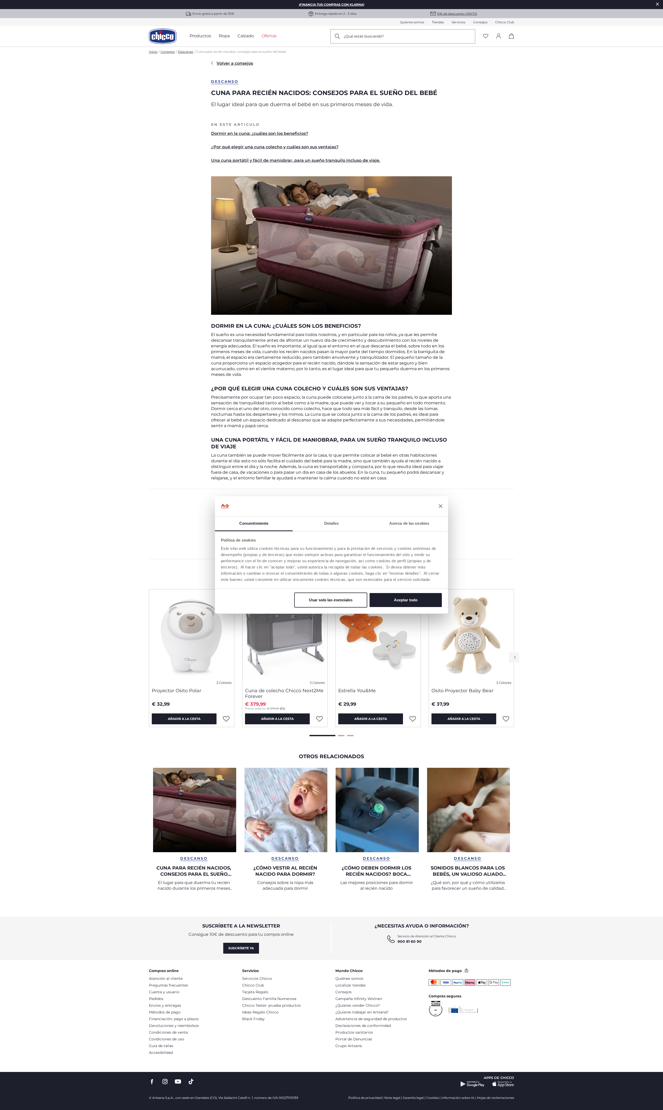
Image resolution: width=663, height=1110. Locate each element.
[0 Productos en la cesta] (509, 40)
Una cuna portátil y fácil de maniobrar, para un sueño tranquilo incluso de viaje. (295, 160)
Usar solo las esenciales (330, 600)
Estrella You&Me (357, 690)
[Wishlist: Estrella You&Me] (412, 718)
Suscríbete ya (241, 948)
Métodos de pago (165, 1012)
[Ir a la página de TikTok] (191, 1081)
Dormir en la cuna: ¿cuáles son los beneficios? (259, 133)
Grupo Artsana (348, 1045)
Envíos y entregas (165, 1005)
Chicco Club (504, 22)
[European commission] (463, 1009)
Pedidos (156, 998)
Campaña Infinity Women (358, 998)
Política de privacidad (365, 1098)
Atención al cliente (166, 978)
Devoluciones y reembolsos (174, 1025)
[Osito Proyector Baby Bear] (471, 636)
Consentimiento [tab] (253, 523)
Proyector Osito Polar (176, 690)
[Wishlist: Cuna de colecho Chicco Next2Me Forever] (319, 718)
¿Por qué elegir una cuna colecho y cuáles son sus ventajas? (274, 146)
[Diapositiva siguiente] (514, 657)
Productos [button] (200, 35)
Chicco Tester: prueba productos (271, 1005)
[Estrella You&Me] (378, 636)
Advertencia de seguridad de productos (371, 1019)
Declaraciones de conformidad (363, 1025)
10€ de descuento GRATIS (457, 14)
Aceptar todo (405, 600)
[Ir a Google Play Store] (472, 1084)
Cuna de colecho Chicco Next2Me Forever (284, 693)
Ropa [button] (224, 35)
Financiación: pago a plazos (174, 1019)
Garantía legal (413, 1098)
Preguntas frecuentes (168, 985)
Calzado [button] (245, 35)
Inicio (153, 52)
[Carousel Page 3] (350, 735)
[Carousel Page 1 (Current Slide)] (322, 735)
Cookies (432, 1098)
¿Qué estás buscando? (364, 36)
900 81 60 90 (410, 941)
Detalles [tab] (331, 523)
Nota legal (392, 1098)
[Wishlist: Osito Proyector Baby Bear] (505, 718)
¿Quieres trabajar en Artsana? (361, 1012)
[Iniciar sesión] (498, 36)
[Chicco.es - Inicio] (162, 36)
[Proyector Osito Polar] (191, 636)
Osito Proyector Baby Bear (462, 690)
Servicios (458, 22)
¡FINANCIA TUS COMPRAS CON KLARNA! (331, 4)
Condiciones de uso (166, 1039)
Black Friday (253, 1019)
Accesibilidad (161, 1052)
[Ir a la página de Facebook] (152, 1081)
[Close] (657, 4)
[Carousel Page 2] (341, 735)
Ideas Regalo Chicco (260, 1012)
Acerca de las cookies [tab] (409, 523)
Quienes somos (412, 22)
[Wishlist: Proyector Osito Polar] (226, 718)
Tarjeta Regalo (255, 992)
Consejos (480, 22)
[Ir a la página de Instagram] (165, 1081)
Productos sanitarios (354, 1032)
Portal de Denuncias (353, 1039)
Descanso (185, 52)
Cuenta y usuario (164, 992)
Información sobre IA (457, 1098)
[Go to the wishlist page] (485, 36)
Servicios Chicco (257, 978)
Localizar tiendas (350, 985)
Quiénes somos (349, 978)
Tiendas (438, 22)
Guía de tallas (161, 1045)
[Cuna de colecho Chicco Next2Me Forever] (284, 636)
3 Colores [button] (317, 683)
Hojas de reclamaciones (495, 1098)
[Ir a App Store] (503, 1084)
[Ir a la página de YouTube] (178, 1081)
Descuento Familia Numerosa (269, 998)
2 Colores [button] (224, 683)
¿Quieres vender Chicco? (357, 1005)
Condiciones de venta (168, 1032)
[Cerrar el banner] (440, 506)
